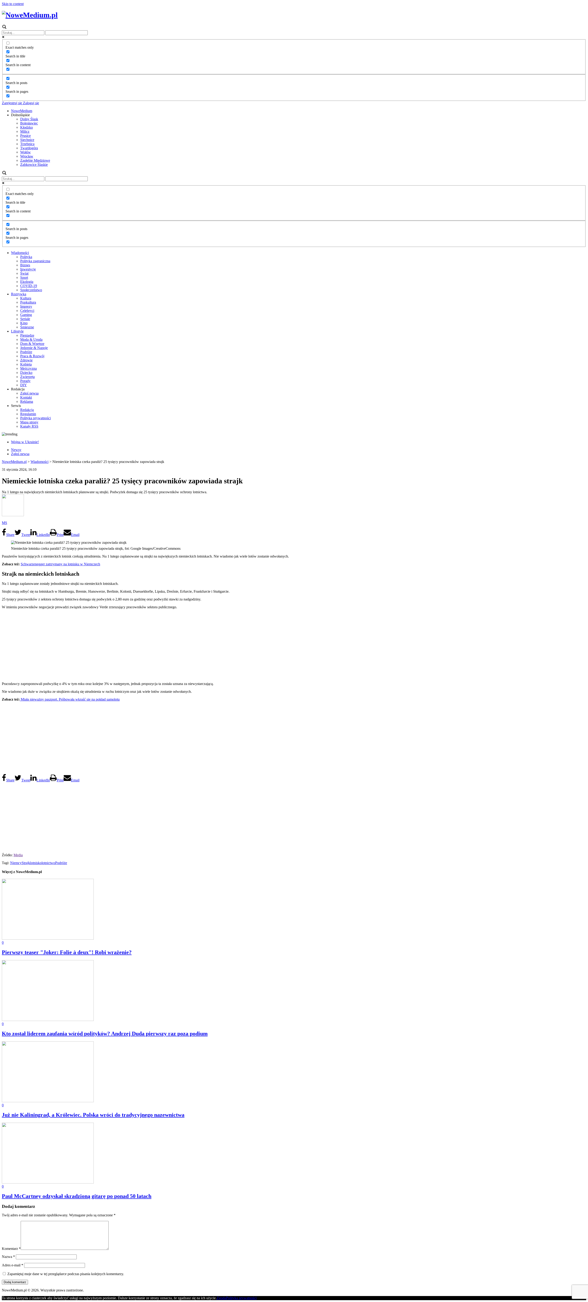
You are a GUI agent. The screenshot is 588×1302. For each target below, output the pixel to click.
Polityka (26, 257)
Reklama (26, 401)
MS (4, 523)
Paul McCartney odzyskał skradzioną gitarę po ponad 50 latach (76, 1196)
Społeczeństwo (31, 290)
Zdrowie (26, 360)
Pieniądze (27, 335)
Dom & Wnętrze (32, 344)
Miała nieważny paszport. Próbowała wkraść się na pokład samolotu (70, 699)
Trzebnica (27, 144)
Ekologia (26, 282)
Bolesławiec (29, 123)
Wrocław (26, 156)
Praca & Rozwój (32, 356)
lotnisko (36, 863)
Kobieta (26, 364)
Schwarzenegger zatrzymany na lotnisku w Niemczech (60, 564)
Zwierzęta (27, 377)
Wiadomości (20, 253)
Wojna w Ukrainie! (25, 442)
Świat (24, 273)
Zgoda (221, 1298)
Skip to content (13, 4)
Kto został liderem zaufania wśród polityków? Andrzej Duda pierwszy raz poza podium (105, 1034)
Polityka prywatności (35, 418)
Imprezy (26, 306)
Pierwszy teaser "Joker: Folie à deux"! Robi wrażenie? (67, 952)
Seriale (25, 319)
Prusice (25, 136)
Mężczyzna (28, 368)
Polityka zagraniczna (35, 261)
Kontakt (26, 397)
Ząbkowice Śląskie (34, 164)
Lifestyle (17, 331)
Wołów (25, 152)
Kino (24, 323)
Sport (24, 277)
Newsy (16, 450)
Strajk (26, 863)
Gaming (26, 315)
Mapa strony (29, 422)
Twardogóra (29, 148)
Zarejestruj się (12, 103)
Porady (25, 381)
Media (18, 855)
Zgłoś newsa (29, 393)
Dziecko (26, 373)
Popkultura (28, 302)
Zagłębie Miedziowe (35, 160)
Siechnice (27, 140)
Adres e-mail (12, 1265)
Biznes (25, 265)
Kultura (25, 298)
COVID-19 (28, 286)
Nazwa (8, 1257)
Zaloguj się (30, 103)
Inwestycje (28, 269)
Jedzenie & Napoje (34, 348)
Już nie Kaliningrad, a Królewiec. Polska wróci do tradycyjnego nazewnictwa (93, 1115)
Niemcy (16, 863)
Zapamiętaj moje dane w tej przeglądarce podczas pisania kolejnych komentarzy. (65, 1274)
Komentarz (11, 1249)
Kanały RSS (29, 426)
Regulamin (28, 414)
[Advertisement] (294, 645)
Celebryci (27, 311)
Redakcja (27, 410)
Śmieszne (27, 327)
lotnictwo (48, 863)
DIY (23, 385)
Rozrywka (18, 294)
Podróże (26, 352)
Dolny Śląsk (29, 119)
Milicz (24, 131)
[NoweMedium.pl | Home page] (30, 15)
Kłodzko (26, 127)
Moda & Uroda (31, 339)
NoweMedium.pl (14, 462)
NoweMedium (21, 111)
